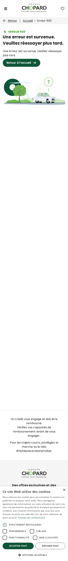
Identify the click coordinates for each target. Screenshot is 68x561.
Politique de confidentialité (31, 517)
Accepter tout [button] (18, 545)
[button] (34, 555)
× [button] (64, 490)
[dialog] (34, 523)
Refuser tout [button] (50, 545)
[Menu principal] (6, 9)
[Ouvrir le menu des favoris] (62, 8)
